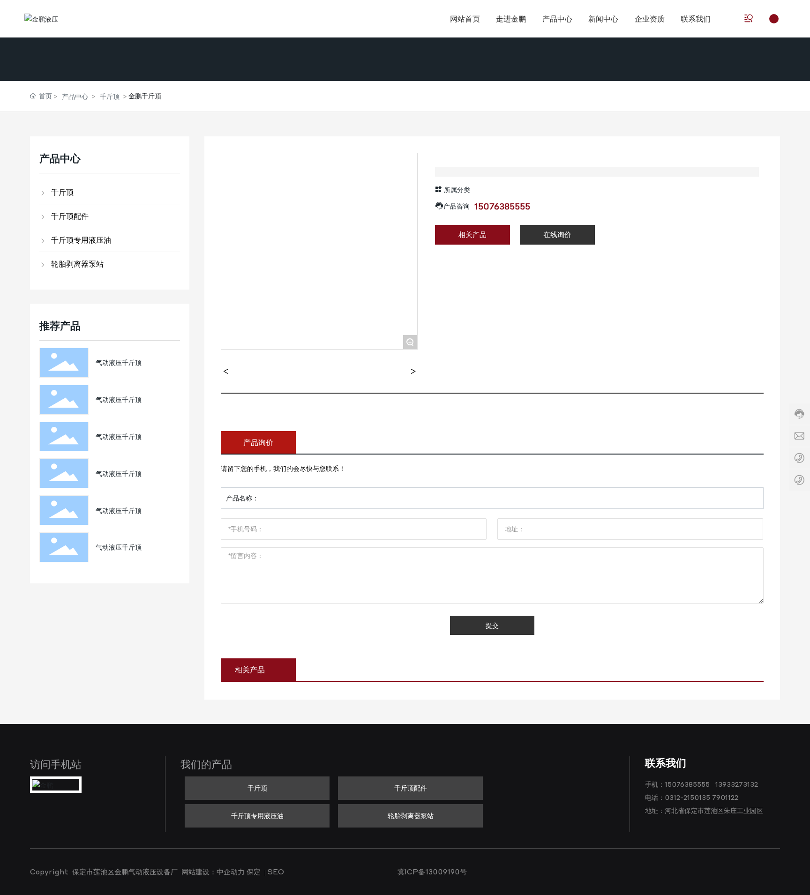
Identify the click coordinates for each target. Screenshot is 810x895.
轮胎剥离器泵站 (411, 815)
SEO (276, 871)
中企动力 (231, 871)
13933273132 (736, 784)
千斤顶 (110, 96)
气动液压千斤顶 (119, 362)
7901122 (725, 797)
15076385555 (502, 206)
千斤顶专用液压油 (257, 815)
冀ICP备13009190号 (432, 871)
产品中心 (75, 96)
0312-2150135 (687, 797)
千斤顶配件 (410, 787)
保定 (254, 871)
